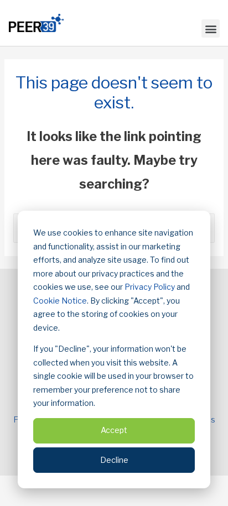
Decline (114, 460)
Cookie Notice (60, 300)
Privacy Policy (150, 286)
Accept (114, 430)
